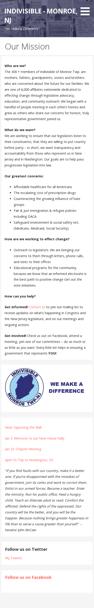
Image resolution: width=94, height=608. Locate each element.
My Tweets (13, 558)
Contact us (37, 307)
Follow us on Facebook (28, 577)
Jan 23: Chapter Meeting (23, 449)
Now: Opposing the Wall (23, 427)
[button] (86, 8)
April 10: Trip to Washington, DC (29, 460)
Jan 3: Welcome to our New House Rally (34, 438)
